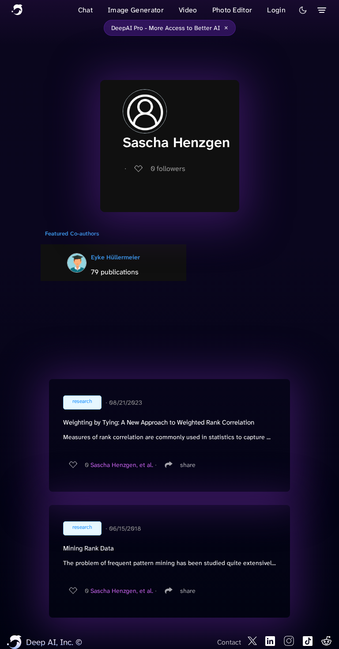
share (188, 465)
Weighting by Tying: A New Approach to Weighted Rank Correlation (158, 422)
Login (276, 10)
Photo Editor (232, 10)
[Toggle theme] (303, 10)
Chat (85, 10)
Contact (229, 642)
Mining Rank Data (88, 548)
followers (168, 168)
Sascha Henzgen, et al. (121, 465)
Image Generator (136, 10)
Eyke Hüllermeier (115, 257)
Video (188, 10)
